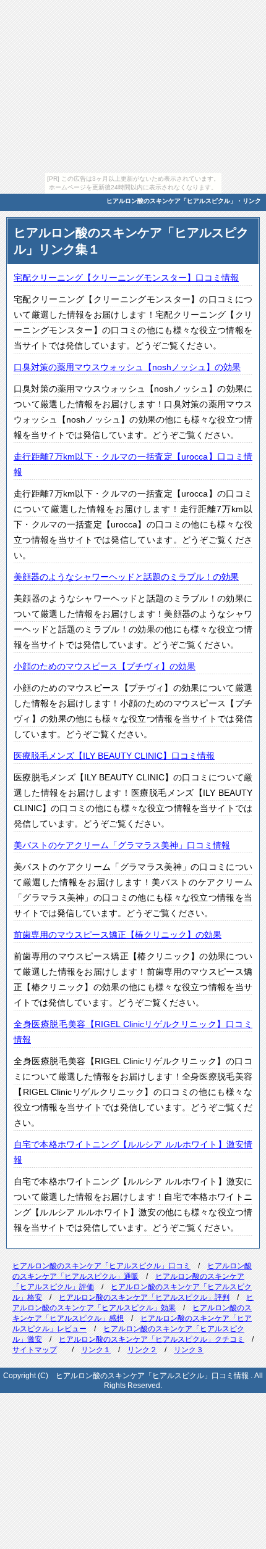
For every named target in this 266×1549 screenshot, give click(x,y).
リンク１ (96, 1349)
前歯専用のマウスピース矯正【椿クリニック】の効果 (117, 935)
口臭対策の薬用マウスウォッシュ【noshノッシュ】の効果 (127, 367)
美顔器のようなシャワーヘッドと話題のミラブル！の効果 (126, 577)
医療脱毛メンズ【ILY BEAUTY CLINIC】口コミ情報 (114, 756)
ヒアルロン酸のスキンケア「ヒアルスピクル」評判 (144, 1297)
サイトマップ (34, 1349)
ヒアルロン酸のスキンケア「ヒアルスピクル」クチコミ (151, 1339)
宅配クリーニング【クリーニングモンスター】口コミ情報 (126, 278)
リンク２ (142, 1349)
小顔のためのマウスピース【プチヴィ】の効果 (104, 666)
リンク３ (189, 1349)
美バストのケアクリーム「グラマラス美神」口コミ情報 (122, 845)
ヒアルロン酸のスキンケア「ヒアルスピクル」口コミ (101, 1266)
